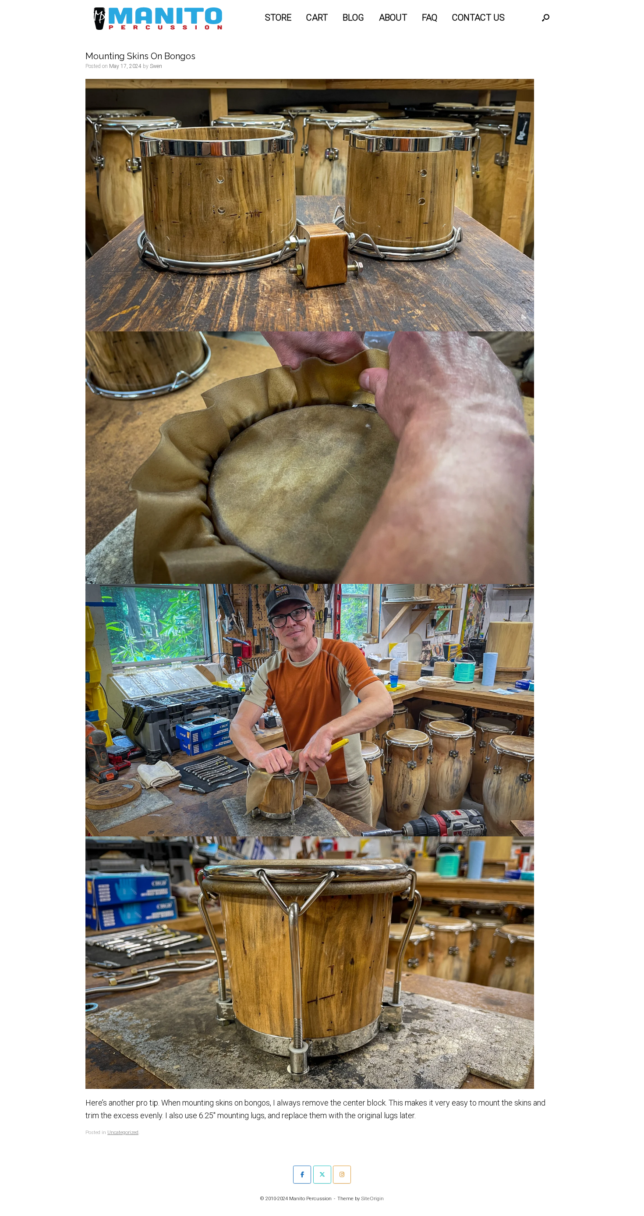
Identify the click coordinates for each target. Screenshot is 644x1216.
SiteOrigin (372, 1198)
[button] (546, 17)
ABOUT (393, 17)
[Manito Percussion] (157, 17)
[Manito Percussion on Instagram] (342, 1175)
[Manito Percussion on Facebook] (302, 1175)
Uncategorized (122, 1132)
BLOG (353, 17)
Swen (156, 66)
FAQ (429, 17)
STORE (278, 17)
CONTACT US (478, 17)
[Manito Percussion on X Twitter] (322, 1175)
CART (317, 17)
